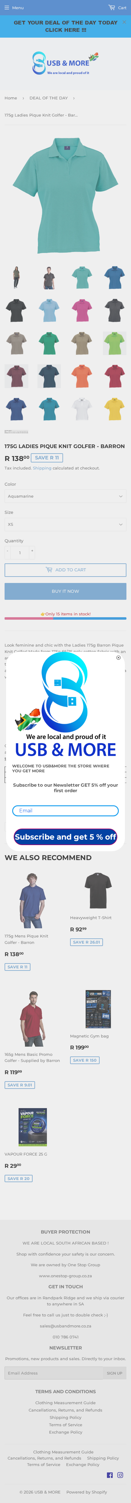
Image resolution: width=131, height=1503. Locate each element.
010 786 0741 (66, 1336)
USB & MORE (47, 1492)
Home (11, 97)
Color (10, 484)
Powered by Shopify (86, 1492)
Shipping (42, 468)
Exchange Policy (65, 1432)
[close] (124, 22)
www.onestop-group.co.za (65, 1275)
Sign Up (114, 1373)
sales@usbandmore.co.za (65, 1325)
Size (9, 512)
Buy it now (65, 591)
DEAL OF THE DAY (49, 97)
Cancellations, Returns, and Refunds (65, 1410)
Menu (18, 7)
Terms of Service (65, 1424)
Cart (121, 7)
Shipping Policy (65, 1417)
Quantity (14, 541)
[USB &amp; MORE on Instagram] (120, 1476)
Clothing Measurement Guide (65, 1402)
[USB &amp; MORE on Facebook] (110, 1476)
